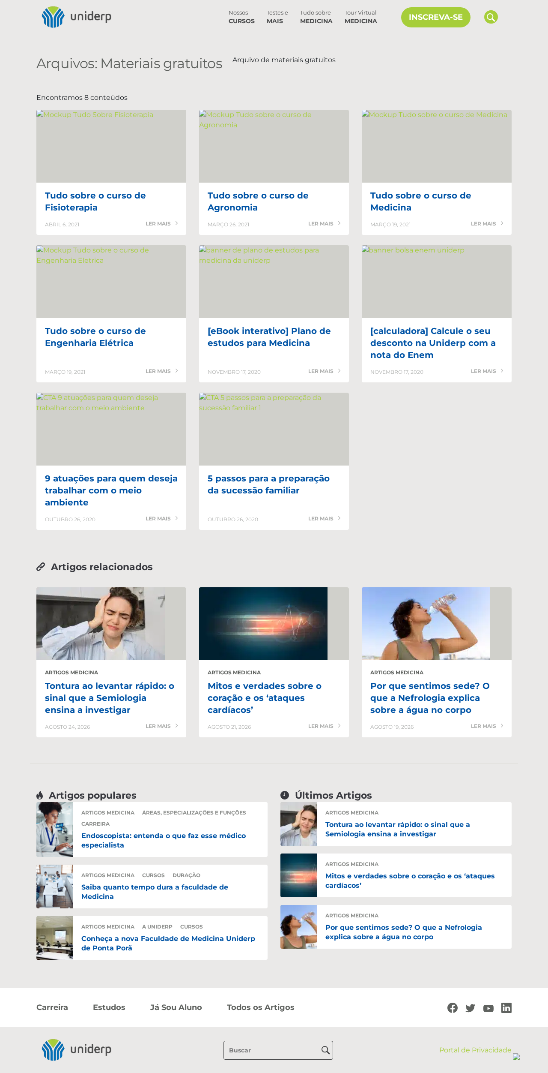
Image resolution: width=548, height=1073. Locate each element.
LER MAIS (159, 224)
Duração (186, 875)
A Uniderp (157, 926)
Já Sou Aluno (176, 1007)
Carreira (95, 824)
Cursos (242, 17)
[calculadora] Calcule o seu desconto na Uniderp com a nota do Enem (433, 343)
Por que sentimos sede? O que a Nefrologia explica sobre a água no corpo (430, 698)
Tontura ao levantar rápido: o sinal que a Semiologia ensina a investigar (109, 698)
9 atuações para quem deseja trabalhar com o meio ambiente (111, 490)
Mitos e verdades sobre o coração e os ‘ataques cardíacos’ (265, 698)
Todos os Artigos (261, 1007)
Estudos (109, 1007)
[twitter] (470, 1007)
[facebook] (452, 1007)
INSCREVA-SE (436, 17)
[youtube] (488, 1007)
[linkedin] (506, 1007)
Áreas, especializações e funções (194, 812)
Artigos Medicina (71, 672)
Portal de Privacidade (475, 1050)
